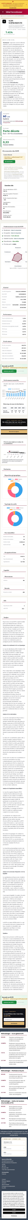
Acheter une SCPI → (9, 371)
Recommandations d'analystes (9, 1162)
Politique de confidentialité (8, 1186)
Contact (4, 1179)
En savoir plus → (9, 161)
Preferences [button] (22, 1206)
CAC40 (3, 1164)
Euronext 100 (5, 1168)
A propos (4, 1183)
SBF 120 (4, 1166)
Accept (14, 1209)
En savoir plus (13, 7)
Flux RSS (4, 1188)
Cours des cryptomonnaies (8, 1169)
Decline (14, 1212)
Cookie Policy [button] (12, 1204)
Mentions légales (6, 1181)
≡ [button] (2, 12)
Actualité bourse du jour (7, 1161)
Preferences (14, 1215)
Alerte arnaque (5, 1184)
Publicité (4, 1174)
